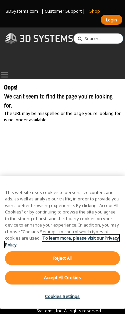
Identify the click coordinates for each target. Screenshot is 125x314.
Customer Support (63, 11)
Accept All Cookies (62, 277)
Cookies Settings (62, 296)
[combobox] (96, 39)
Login (111, 20)
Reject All (62, 258)
